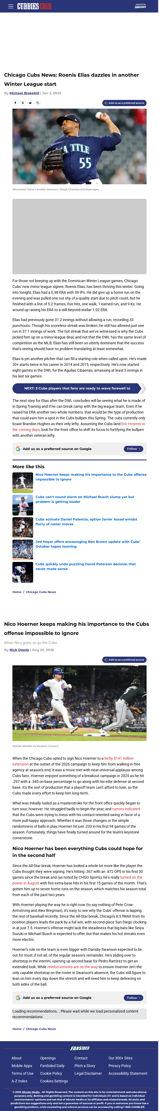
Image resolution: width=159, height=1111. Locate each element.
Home (17, 592)
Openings (48, 1058)
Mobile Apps (22, 1066)
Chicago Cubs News (41, 592)
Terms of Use (23, 1073)
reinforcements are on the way (72, 967)
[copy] (38, 103)
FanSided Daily (52, 1066)
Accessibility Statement (127, 1073)
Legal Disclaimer (88, 1073)
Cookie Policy (51, 1073)
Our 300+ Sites (120, 1058)
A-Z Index (19, 1081)
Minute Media (31, 1092)
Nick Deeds (19, 650)
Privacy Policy (119, 1066)
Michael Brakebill (24, 93)
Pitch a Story (85, 1066)
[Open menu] (10, 6)
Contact (81, 1058)
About (17, 1058)
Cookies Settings (54, 1081)
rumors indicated (126, 809)
